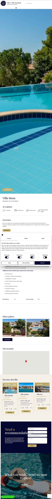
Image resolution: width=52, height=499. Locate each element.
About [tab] (43, 238)
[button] (16, 8)
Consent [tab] (9, 238)
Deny (9, 262)
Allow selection (26, 262)
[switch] (20, 257)
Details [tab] (26, 238)
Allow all (42, 262)
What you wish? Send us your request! (26, 476)
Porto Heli (6, 396)
